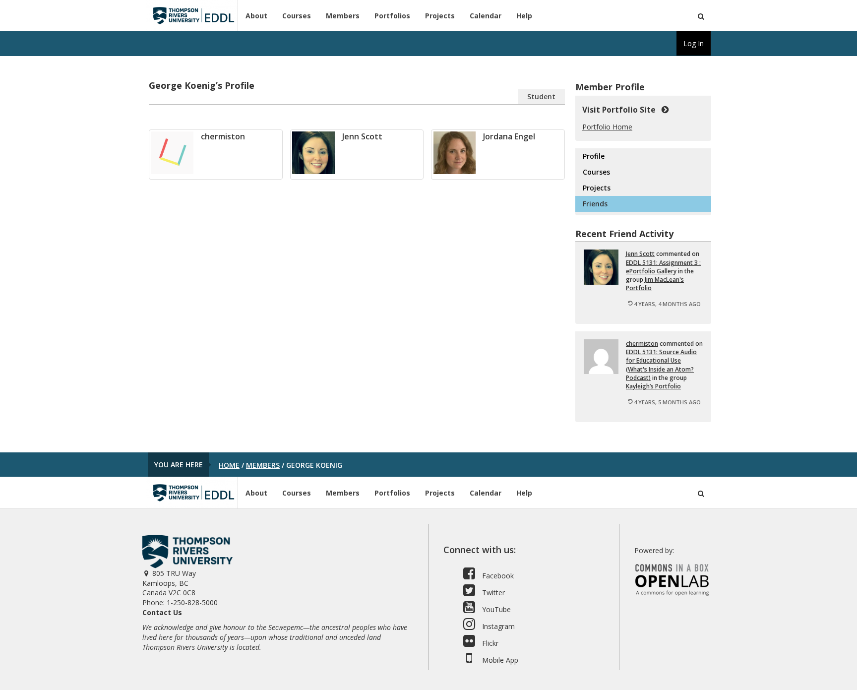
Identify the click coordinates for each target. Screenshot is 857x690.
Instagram (497, 626)
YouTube (495, 609)
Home (229, 465)
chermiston (223, 136)
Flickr (489, 643)
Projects (440, 15)
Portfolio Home (607, 126)
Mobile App (499, 660)
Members (343, 15)
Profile (594, 156)
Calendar (485, 15)
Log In (693, 43)
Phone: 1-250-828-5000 (180, 602)
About (256, 15)
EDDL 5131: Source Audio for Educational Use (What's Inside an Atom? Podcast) (661, 364)
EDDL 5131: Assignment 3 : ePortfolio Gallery (663, 266)
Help (524, 15)
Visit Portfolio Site (621, 110)
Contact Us (162, 612)
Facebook (497, 575)
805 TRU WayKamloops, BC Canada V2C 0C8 (169, 583)
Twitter (492, 592)
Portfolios (392, 15)
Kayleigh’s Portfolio (653, 386)
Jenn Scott (362, 136)
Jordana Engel (509, 136)
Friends (595, 203)
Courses (296, 15)
